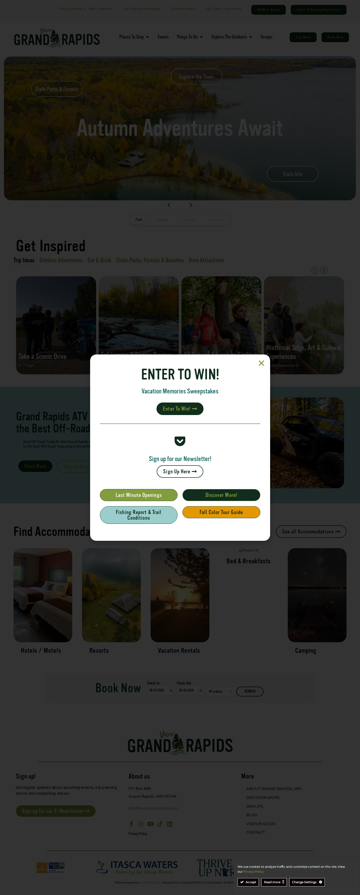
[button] (261, 363)
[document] (180, 447)
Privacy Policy (253, 872)
